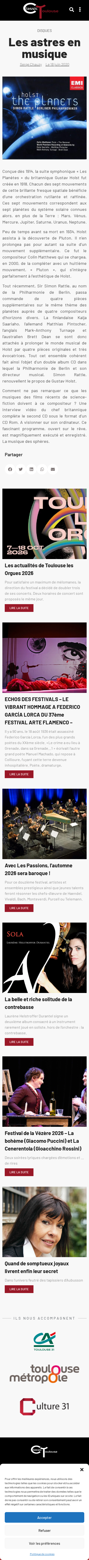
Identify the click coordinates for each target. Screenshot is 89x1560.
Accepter (44, 1517)
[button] (82, 1469)
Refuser (44, 1530)
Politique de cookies (42, 1554)
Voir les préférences (44, 1543)
